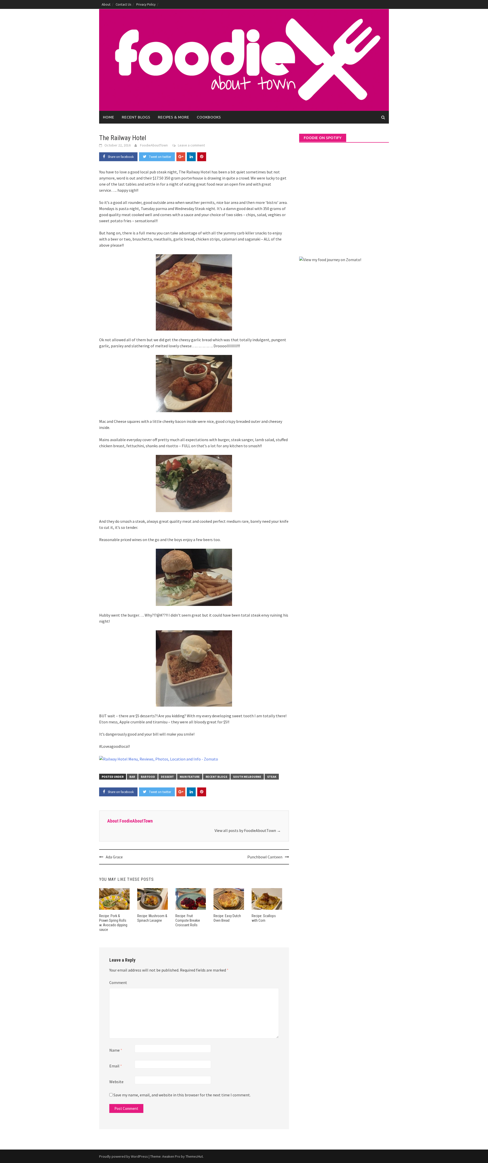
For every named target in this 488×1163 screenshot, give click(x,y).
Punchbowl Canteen (264, 856)
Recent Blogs (136, 117)
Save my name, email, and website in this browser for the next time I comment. (182, 1094)
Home (108, 117)
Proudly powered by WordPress (123, 1156)
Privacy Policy (146, 4)
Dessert (167, 777)
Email (115, 1065)
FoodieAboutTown (154, 145)
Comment (118, 982)
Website (116, 1081)
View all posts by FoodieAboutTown (248, 830)
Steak (271, 777)
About (106, 4)
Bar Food (148, 777)
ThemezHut (194, 1156)
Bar (132, 777)
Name (115, 1050)
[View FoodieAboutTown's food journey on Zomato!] (330, 259)
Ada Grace (114, 856)
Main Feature (190, 777)
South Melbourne (247, 777)
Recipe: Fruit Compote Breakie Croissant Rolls (187, 920)
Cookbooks (209, 117)
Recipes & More (173, 117)
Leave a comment (191, 145)
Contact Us (123, 4)
